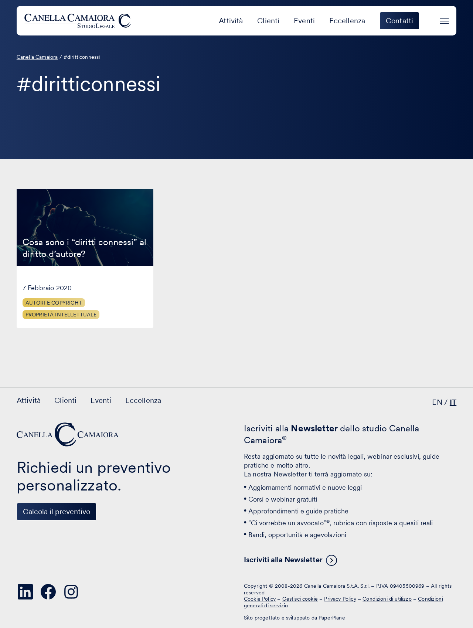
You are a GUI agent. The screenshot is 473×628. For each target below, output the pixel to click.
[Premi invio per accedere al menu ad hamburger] (444, 19)
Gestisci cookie (300, 599)
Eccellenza (347, 20)
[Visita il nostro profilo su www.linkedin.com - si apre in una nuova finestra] (25, 592)
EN (437, 402)
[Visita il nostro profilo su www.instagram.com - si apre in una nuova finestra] (71, 592)
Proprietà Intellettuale (61, 315)
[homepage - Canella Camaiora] (68, 434)
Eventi (304, 20)
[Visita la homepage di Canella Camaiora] (79, 20)
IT (453, 402)
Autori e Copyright (53, 303)
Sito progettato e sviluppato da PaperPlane (294, 618)
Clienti (268, 20)
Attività (231, 20)
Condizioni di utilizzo (387, 599)
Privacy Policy (340, 599)
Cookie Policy (260, 599)
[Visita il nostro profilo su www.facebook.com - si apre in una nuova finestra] (48, 592)
